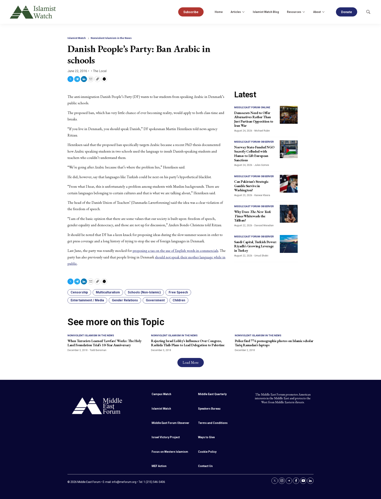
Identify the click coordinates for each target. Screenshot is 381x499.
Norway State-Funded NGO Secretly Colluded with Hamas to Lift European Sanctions (254, 153)
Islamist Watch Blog (266, 12)
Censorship (79, 292)
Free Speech (178, 292)
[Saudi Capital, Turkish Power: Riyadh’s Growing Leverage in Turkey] (289, 244)
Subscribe (190, 12)
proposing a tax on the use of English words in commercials (175, 250)
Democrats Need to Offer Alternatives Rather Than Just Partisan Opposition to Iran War (253, 119)
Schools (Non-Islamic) (144, 292)
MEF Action (159, 466)
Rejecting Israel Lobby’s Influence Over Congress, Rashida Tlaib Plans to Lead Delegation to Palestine (187, 342)
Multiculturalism (108, 292)
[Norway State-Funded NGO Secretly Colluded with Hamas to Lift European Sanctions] (289, 149)
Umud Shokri (261, 255)
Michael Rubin (262, 130)
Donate (346, 12)
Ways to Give (206, 437)
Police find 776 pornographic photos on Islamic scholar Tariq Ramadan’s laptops (274, 342)
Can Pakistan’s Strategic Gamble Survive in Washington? (251, 185)
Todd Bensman (98, 350)
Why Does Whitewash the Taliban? (252, 215)
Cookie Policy (207, 451)
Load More (191, 362)
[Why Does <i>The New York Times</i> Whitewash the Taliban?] (289, 214)
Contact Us (205, 466)
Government (155, 300)
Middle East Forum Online (252, 107)
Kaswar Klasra (262, 195)
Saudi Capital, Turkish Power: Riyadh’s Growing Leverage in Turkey (255, 246)
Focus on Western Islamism (170, 451)
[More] (243, 12)
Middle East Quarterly (212, 394)
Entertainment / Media (87, 300)
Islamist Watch (76, 38)
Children (179, 300)
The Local (100, 71)
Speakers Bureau (209, 408)
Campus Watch (161, 394)
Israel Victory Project (166, 437)
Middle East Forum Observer (254, 141)
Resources (294, 12)
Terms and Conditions (213, 423)
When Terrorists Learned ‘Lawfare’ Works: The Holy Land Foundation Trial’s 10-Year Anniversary (104, 342)
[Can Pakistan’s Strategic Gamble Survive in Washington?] (289, 184)
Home (219, 12)
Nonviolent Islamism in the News (111, 38)
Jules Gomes (261, 165)
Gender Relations (125, 300)
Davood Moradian (264, 225)
